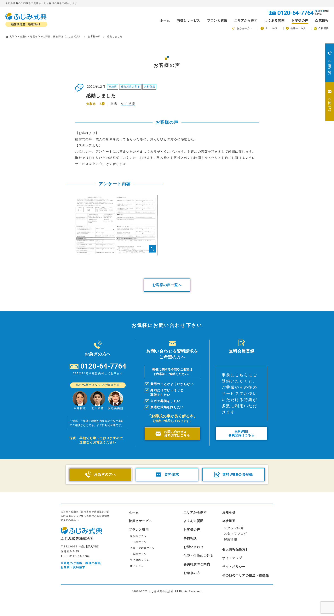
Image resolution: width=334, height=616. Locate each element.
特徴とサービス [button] (188, 20)
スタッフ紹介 (234, 528)
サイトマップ (232, 558)
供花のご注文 (298, 28)
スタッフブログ (235, 533)
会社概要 (323, 28)
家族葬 (113, 86)
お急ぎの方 (192, 572)
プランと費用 (139, 529)
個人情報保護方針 (235, 549)
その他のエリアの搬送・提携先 (245, 575)
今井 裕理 (128, 103)
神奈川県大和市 (130, 86)
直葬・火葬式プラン (142, 548)
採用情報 (230, 539)
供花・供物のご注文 (199, 555)
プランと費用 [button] (217, 20)
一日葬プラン (138, 542)
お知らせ (229, 512)
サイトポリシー (234, 566)
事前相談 (190, 538)
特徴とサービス (140, 521)
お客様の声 (300, 20)
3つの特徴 (271, 28)
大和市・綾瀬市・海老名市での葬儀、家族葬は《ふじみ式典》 (45, 36)
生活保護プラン (139, 559)
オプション (137, 565)
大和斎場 (149, 86)
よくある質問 (275, 20)
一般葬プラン (138, 554)
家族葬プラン (138, 536)
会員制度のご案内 (197, 564)
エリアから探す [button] (246, 20)
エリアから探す (195, 512)
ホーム (165, 20)
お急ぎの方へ (244, 28)
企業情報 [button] (322, 20)
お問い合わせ (194, 547)
